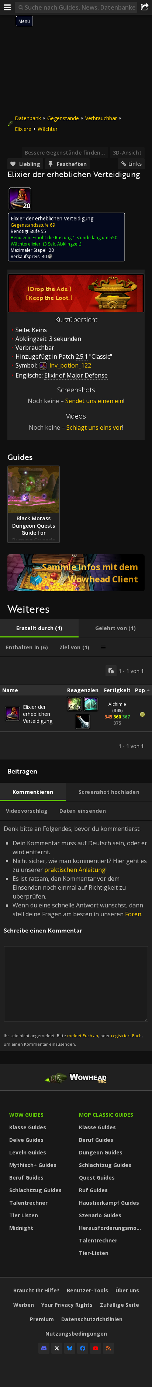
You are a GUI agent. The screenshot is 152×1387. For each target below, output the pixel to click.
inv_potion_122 (69, 365)
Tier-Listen (93, 1252)
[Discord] (43, 1348)
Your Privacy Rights (67, 1304)
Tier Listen (23, 1215)
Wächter (48, 128)
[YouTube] (95, 1348)
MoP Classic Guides (106, 1114)
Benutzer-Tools (87, 1290)
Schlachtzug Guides (35, 1190)
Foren (133, 914)
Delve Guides (26, 1139)
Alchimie (117, 704)
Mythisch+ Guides (32, 1164)
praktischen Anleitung (75, 870)
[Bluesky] (69, 1348)
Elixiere (23, 128)
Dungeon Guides (100, 1152)
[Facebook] (82, 1348)
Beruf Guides (26, 1177)
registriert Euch (126, 1035)
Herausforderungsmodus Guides (112, 1227)
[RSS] (108, 1348)
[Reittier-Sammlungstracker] (76, 572)
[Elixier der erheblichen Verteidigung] (13, 714)
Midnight (21, 1227)
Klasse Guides (27, 1127)
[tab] (39, 628)
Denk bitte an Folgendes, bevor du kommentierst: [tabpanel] (75, 936)
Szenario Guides (100, 1215)
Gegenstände (63, 118)
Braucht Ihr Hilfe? (36, 1290)
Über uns (127, 1290)
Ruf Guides (93, 1190)
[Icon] (19, 198)
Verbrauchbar (101, 118)
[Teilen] (144, 7)
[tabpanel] (76, 708)
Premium (42, 1319)
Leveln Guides (27, 1152)
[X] (56, 1348)
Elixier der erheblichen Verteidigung (37, 713)
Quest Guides (97, 1177)
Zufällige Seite (119, 1304)
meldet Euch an (82, 1035)
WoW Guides (26, 1114)
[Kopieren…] (111, 670)
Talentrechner (28, 1202)
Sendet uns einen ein (94, 401)
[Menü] (7, 7)
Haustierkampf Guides (109, 1202)
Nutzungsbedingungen (76, 1333)
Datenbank (28, 118)
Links (135, 163)
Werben (23, 1304)
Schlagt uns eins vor (94, 427)
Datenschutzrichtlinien (91, 1319)
